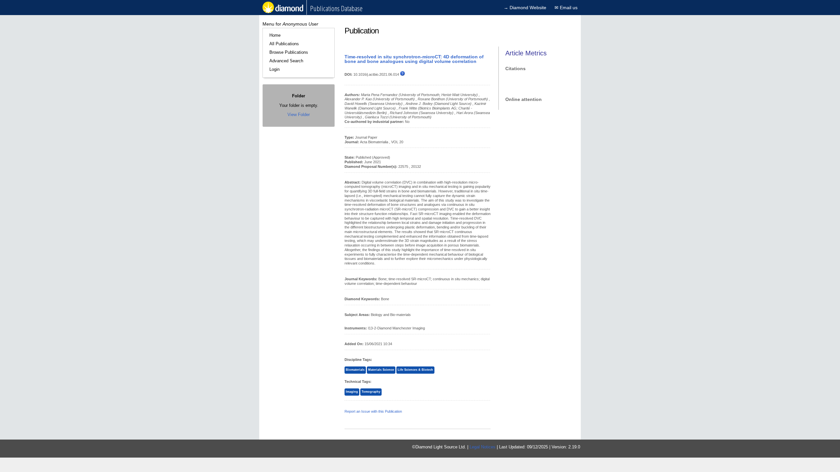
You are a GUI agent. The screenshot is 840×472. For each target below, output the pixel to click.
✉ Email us (566, 7)
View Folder (298, 114)
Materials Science (381, 369)
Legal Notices (482, 446)
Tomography (371, 391)
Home (275, 35)
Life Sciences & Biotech (415, 369)
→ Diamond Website (525, 7)
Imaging (352, 391)
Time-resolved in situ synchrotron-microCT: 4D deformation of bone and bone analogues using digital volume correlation (414, 59)
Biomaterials (355, 369)
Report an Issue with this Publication (373, 411)
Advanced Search (286, 60)
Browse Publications (288, 52)
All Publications (284, 43)
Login (274, 69)
